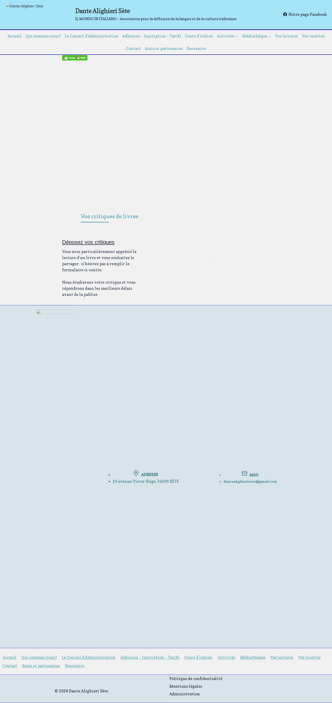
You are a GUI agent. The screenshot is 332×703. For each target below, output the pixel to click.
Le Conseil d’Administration (91, 36)
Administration (184, 693)
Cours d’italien (199, 36)
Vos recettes (313, 36)
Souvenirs (196, 48)
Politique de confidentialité (195, 678)
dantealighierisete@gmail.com (250, 481)
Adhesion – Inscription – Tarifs (151, 36)
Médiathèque (252, 657)
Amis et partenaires (164, 48)
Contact (133, 48)
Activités (226, 657)
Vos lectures (286, 36)
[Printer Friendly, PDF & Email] (74, 57)
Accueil (14, 36)
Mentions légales (185, 686)
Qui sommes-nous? (43, 36)
